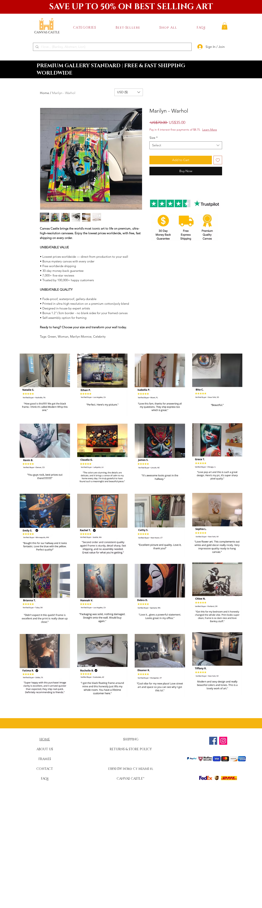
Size (153, 138)
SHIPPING (130, 739)
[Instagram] (223, 741)
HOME (45, 739)
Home (44, 93)
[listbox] (128, 92)
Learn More (209, 129)
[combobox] (185, 145)
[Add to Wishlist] (217, 160)
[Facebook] (213, 741)
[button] (84, 27)
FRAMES (44, 759)
